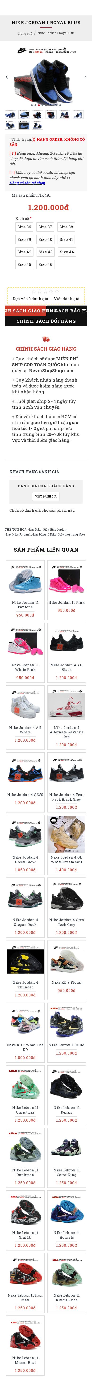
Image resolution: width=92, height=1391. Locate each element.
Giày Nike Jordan (54, 529)
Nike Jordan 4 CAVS (25, 794)
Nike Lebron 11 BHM (66, 1045)
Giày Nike (34, 529)
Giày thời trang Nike (71, 534)
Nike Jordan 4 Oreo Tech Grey (66, 922)
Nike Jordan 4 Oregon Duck (25, 922)
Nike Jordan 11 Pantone (25, 604)
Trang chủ (24, 33)
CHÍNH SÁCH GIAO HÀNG (25, 311)
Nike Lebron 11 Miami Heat (25, 1360)
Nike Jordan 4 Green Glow (25, 859)
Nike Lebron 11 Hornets (67, 1235)
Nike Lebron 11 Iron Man (25, 1297)
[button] (6, 77)
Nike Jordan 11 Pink (66, 602)
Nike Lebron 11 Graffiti (25, 1235)
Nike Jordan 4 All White (25, 730)
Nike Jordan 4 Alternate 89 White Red (67, 732)
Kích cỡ (22, 218)
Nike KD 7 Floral (67, 982)
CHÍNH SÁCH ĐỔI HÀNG (46, 321)
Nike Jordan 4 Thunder (25, 984)
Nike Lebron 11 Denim (67, 1110)
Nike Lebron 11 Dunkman (25, 1172)
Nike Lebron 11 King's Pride (67, 1297)
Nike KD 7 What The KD (25, 1047)
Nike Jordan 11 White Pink (25, 667)
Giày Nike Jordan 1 (18, 534)
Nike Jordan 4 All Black (66, 667)
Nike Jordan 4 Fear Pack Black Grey (66, 797)
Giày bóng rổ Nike (44, 534)
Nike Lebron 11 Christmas (25, 1110)
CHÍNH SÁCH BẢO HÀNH (66, 311)
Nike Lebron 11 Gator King (67, 1172)
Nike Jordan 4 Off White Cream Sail (67, 859)
